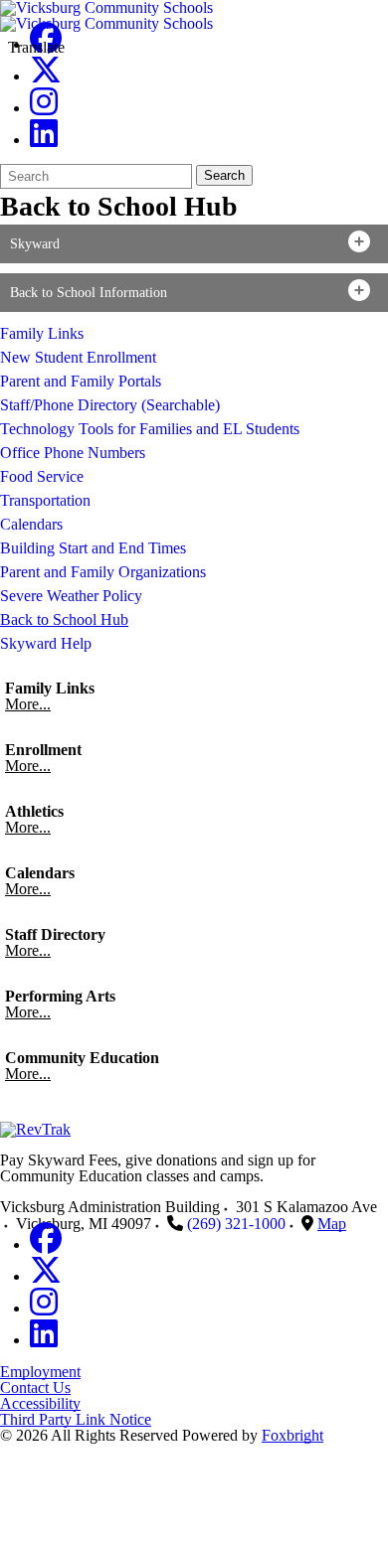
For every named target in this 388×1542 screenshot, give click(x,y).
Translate (36, 47)
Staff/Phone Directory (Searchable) (110, 404)
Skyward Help (46, 643)
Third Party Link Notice (75, 1419)
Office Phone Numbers (72, 452)
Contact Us (35, 1387)
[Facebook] (46, 1244)
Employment (40, 1371)
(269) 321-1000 (236, 1223)
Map (331, 1223)
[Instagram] (44, 107)
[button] (194, 244)
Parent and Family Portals (80, 381)
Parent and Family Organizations (103, 571)
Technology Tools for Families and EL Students (149, 428)
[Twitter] (46, 76)
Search (224, 175)
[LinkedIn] (44, 139)
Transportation (45, 500)
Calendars (31, 524)
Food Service (42, 476)
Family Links (42, 333)
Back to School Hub (64, 619)
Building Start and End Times (93, 548)
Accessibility (40, 1403)
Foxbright (292, 1435)
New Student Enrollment (78, 357)
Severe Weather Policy (71, 595)
